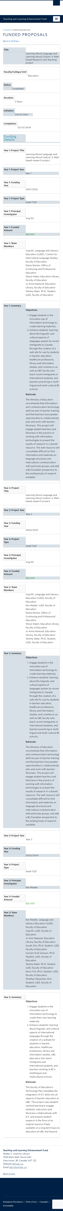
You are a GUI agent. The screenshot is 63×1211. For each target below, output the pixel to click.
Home (7, 30)
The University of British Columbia (23, 6)
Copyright (44, 1202)
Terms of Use (31, 1202)
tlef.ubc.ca (17, 1164)
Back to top (9, 1174)
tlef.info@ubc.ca (18, 1167)
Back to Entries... (11, 41)
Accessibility (8, 1206)
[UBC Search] (56, 3)
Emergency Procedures (13, 1202)
